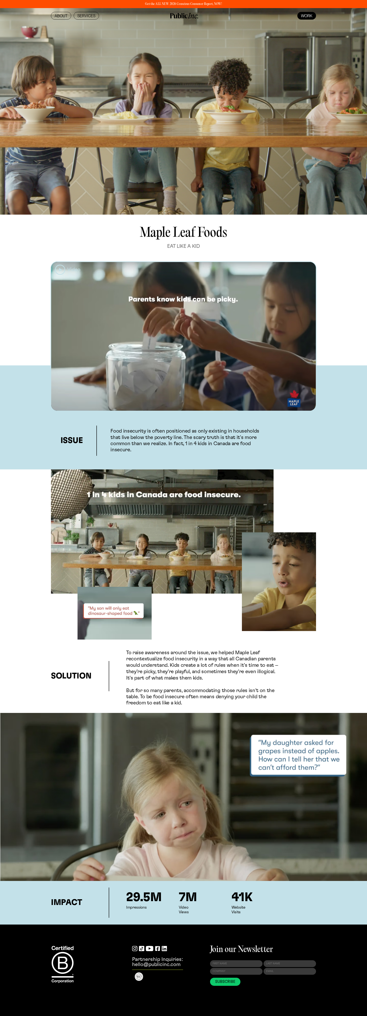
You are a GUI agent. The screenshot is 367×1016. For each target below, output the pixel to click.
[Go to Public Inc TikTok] (141, 949)
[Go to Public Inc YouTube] (149, 949)
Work (306, 15)
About (61, 15)
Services (86, 15)
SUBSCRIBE (225, 982)
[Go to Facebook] (157, 949)
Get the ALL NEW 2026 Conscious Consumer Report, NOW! (183, 4)
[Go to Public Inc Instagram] (135, 949)
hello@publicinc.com (156, 964)
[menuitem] (61, 16)
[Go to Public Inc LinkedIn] (164, 949)
